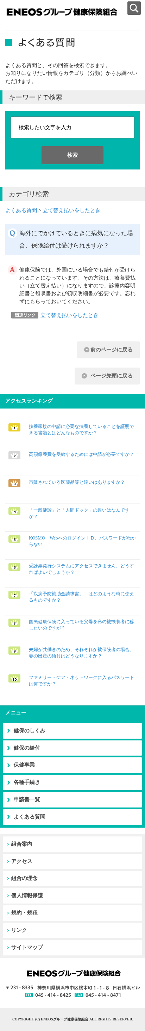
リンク (19, 930)
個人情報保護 (27, 895)
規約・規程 (24, 913)
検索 (72, 155)
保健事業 (24, 765)
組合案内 (21, 844)
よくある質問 (21, 210)
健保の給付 (27, 748)
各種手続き (27, 782)
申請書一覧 (27, 799)
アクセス (21, 861)
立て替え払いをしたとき (72, 210)
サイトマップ (27, 947)
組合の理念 (24, 878)
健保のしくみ (29, 730)
